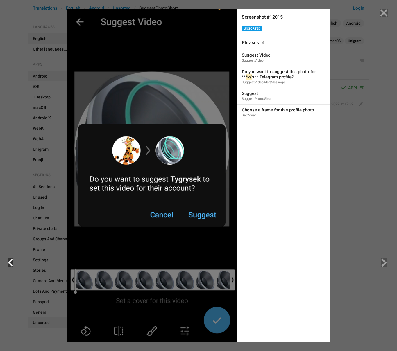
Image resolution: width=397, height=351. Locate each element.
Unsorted (252, 28)
